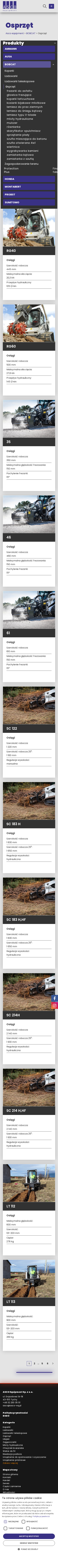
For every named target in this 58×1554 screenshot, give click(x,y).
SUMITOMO (12, 202)
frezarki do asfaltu (19, 91)
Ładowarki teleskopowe (19, 81)
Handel (6, 1480)
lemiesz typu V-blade (21, 115)
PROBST (10, 194)
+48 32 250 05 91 (11, 1402)
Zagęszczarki (9, 1442)
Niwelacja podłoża (12, 1454)
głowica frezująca (19, 95)
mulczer (12, 123)
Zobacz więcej (10, 1463)
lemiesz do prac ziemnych (25, 107)
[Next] (53, 1363)
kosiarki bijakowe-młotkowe (26, 103)
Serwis (6, 1483)
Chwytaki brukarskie (13, 1448)
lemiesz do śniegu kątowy (24, 111)
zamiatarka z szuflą (20, 159)
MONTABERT (13, 186)
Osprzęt (10, 86)
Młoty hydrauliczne (13, 1445)
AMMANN (11, 49)
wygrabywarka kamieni (22, 151)
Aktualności (9, 1492)
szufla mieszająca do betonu (27, 139)
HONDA (9, 179)
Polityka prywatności (15, 1412)
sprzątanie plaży (18, 135)
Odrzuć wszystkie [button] (29, 1543)
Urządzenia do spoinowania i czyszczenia (24, 1457)
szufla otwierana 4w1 (21, 143)
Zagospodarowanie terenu (21, 164)
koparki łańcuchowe (20, 99)
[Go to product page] (29, 227)
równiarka (13, 127)
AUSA (8, 56)
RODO (6, 1415)
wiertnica (13, 147)
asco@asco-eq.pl (12, 1405)
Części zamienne (12, 1486)
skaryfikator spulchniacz (24, 131)
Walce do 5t (9, 1451)
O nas (6, 1489)
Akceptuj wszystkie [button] (29, 1536)
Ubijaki (6, 1439)
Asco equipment (15, 33)
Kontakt (7, 1477)
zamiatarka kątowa (20, 155)
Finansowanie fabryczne (54, 170)
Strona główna (10, 1474)
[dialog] (29, 1523)
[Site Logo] (9, 6)
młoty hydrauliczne (20, 119)
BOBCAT (30, 33)
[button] (45, 6)
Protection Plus (11, 170)
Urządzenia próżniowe (14, 1460)
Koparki (9, 71)
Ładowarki (11, 76)
